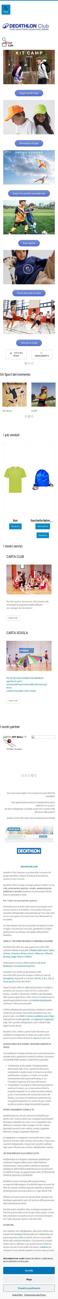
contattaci (44, 1247)
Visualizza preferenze (29, 1288)
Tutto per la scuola (29, 343)
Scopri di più (13, 618)
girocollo (26, 1019)
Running (6, 956)
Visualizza (15, 535)
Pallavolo (49, 953)
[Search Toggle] (4, 39)
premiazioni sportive (26, 966)
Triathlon (28, 956)
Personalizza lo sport (29, 143)
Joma (35, 1038)
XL (50, 978)
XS (40, 978)
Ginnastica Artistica (19, 953)
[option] (16, 354)
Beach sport (43, 950)
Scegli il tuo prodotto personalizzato (29, 193)
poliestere (39, 1016)
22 (19, 981)
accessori (19, 1234)
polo (46, 1016)
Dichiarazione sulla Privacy (35, 1295)
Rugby (13, 956)
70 (26, 981)
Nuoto (31, 953)
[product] (15, 479)
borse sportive (9, 981)
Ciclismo (6, 953)
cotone (30, 1016)
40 (22, 981)
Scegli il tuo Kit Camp (29, 93)
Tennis (19, 956)
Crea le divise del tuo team (29, 293)
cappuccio (38, 1019)
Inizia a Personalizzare (43, 526)
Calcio (51, 950)
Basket (34, 950)
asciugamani (8, 978)
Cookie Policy (17, 1295)
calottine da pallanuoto (42, 1000)
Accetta (29, 1270)
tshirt (22, 1016)
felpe (52, 1016)
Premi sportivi (29, 243)
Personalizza (15, 526)
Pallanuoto (39, 953)
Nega (29, 1279)
